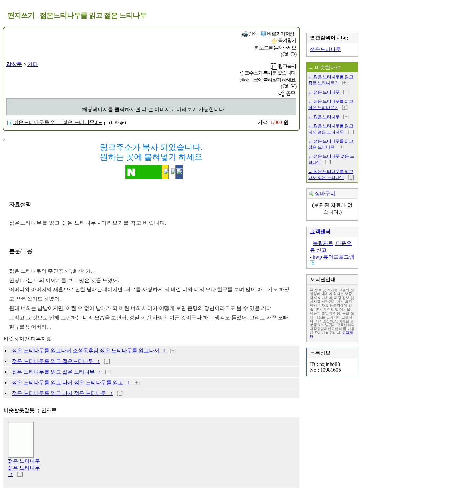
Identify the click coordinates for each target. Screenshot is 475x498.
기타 (32, 64)
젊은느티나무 (325, 49)
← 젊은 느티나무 (324, 92)
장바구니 (325, 193)
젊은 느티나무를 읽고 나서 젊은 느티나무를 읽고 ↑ (71, 382)
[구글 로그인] (172, 172)
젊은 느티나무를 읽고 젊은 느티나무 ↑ (56, 372)
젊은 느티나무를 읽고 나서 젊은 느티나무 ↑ (62, 393)
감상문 (14, 64)
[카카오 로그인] (165, 172)
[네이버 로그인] (143, 172)
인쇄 (252, 34)
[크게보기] (10, 102)
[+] (173, 350)
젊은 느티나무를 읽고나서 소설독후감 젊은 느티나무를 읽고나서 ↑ (89, 350)
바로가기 (280, 34)
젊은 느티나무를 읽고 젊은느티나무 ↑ (56, 361)
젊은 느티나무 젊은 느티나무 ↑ (24, 467)
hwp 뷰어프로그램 (333, 257)
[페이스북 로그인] (179, 172)
